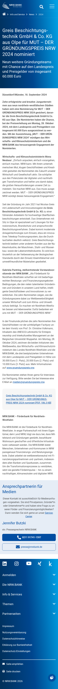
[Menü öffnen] (52, 6)
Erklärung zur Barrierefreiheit (17, 645)
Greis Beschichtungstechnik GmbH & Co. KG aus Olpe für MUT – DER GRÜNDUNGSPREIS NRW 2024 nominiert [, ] (29, 399)
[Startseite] (4, 14)
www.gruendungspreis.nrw (20, 367)
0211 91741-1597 (34, 538)
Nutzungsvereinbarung (14, 632)
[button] (51, 677)
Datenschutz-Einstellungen (16, 651)
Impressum (8, 626)
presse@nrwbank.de (31, 547)
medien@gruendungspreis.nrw (28, 382)
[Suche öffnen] (41, 7)
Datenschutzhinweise (13, 638)
